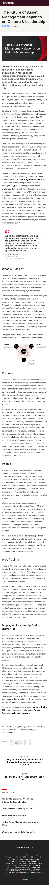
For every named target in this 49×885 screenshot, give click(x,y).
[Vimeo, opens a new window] (32, 857)
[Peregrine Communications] (8, 3)
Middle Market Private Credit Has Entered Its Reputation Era (17, 800)
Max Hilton (14, 727)
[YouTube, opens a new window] (24, 857)
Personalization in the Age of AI (17, 809)
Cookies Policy (11, 875)
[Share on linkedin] (15, 742)
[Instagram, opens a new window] (39, 857)
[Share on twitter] (20, 742)
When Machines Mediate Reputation (19, 832)
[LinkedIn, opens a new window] (9, 857)
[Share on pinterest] (25, 742)
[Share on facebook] (11, 742)
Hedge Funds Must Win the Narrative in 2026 (20, 823)
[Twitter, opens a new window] (17, 857)
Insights (5, 26)
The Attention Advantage (14, 815)
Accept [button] (25, 879)
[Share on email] (30, 742)
